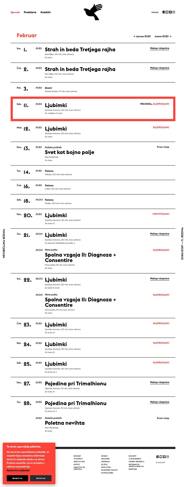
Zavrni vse (40, 478)
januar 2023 (143, 36)
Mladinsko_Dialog (109, 470)
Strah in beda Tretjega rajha (80, 49)
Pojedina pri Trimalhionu (75, 383)
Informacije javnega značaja (136, 465)
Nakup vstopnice (159, 48)
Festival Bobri (107, 473)
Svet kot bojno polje (69, 152)
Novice (77, 464)
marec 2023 (162, 36)
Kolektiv (46, 12)
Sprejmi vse (17, 478)
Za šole (104, 464)
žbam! (48, 87)
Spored (15, 12)
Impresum (133, 469)
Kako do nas (79, 462)
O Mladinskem (135, 459)
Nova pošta (106, 467)
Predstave (30, 12)
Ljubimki (56, 105)
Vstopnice (78, 459)
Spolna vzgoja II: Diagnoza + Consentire (80, 257)
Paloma (49, 170)
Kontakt (77, 456)
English (155, 12)
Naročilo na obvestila (79, 468)
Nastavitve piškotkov (18, 470)
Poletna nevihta (65, 422)
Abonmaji (105, 462)
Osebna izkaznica (136, 462)
